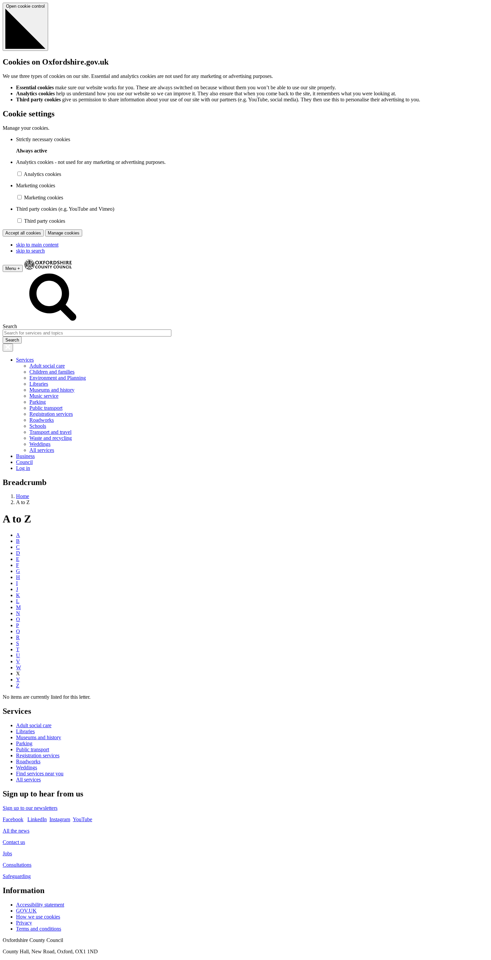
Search (10, 326)
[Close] (8, 348)
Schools (37, 426)
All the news (16, 831)
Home (22, 496)
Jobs (7, 853)
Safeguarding (17, 876)
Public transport (45, 408)
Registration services (51, 414)
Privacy (24, 923)
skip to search (30, 251)
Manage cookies (63, 232)
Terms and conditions (38, 929)
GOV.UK (26, 911)
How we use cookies (38, 917)
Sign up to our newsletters (30, 808)
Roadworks (41, 420)
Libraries (38, 384)
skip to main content (37, 245)
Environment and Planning (57, 378)
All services (41, 450)
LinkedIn (37, 819)
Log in (23, 468)
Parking (37, 402)
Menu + (12, 268)
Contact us (14, 842)
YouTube (82, 819)
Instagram (59, 819)
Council (24, 462)
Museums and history (51, 390)
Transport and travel (50, 432)
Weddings (39, 444)
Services (25, 360)
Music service (43, 396)
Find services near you (39, 773)
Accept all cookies (23, 232)
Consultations (17, 865)
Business (25, 456)
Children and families (51, 372)
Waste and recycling (50, 438)
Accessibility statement (40, 904)
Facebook (13, 819)
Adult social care (47, 366)
